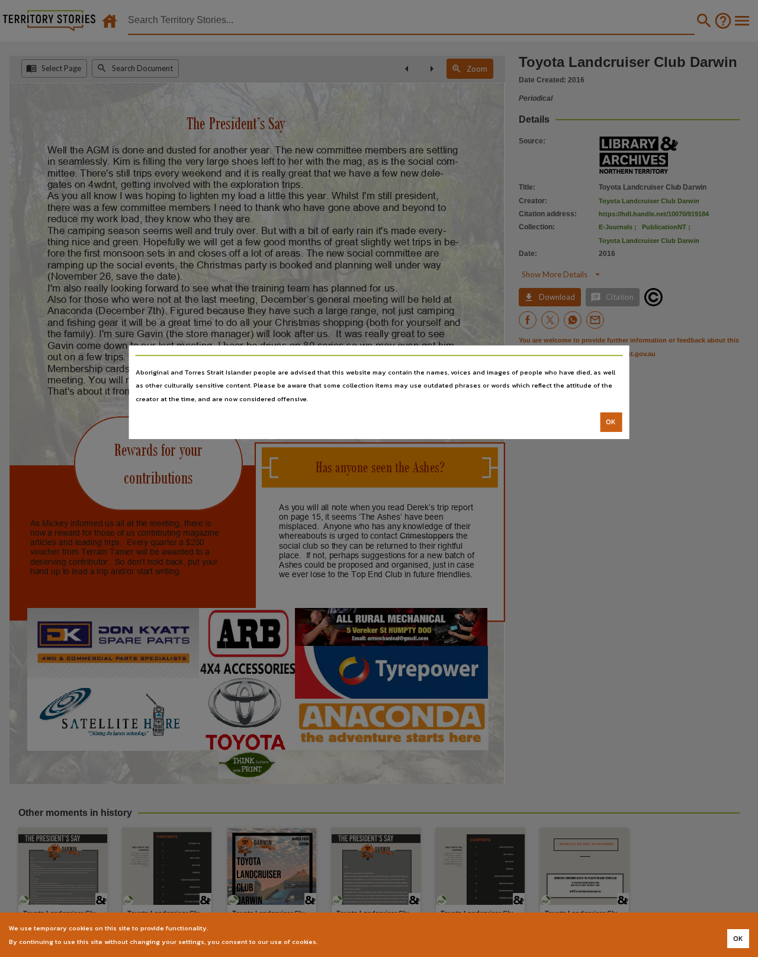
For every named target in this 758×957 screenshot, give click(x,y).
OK (611, 422)
